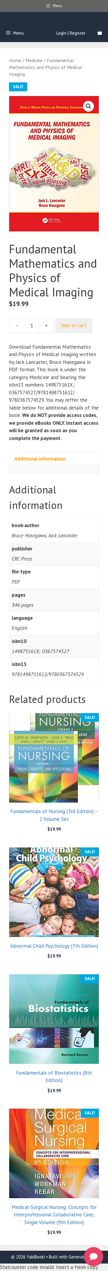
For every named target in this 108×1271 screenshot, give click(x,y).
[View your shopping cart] (100, 33)
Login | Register (71, 33)
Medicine (34, 60)
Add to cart (73, 325)
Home (15, 60)
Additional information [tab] (40, 459)
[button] (88, 106)
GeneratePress (83, 1257)
